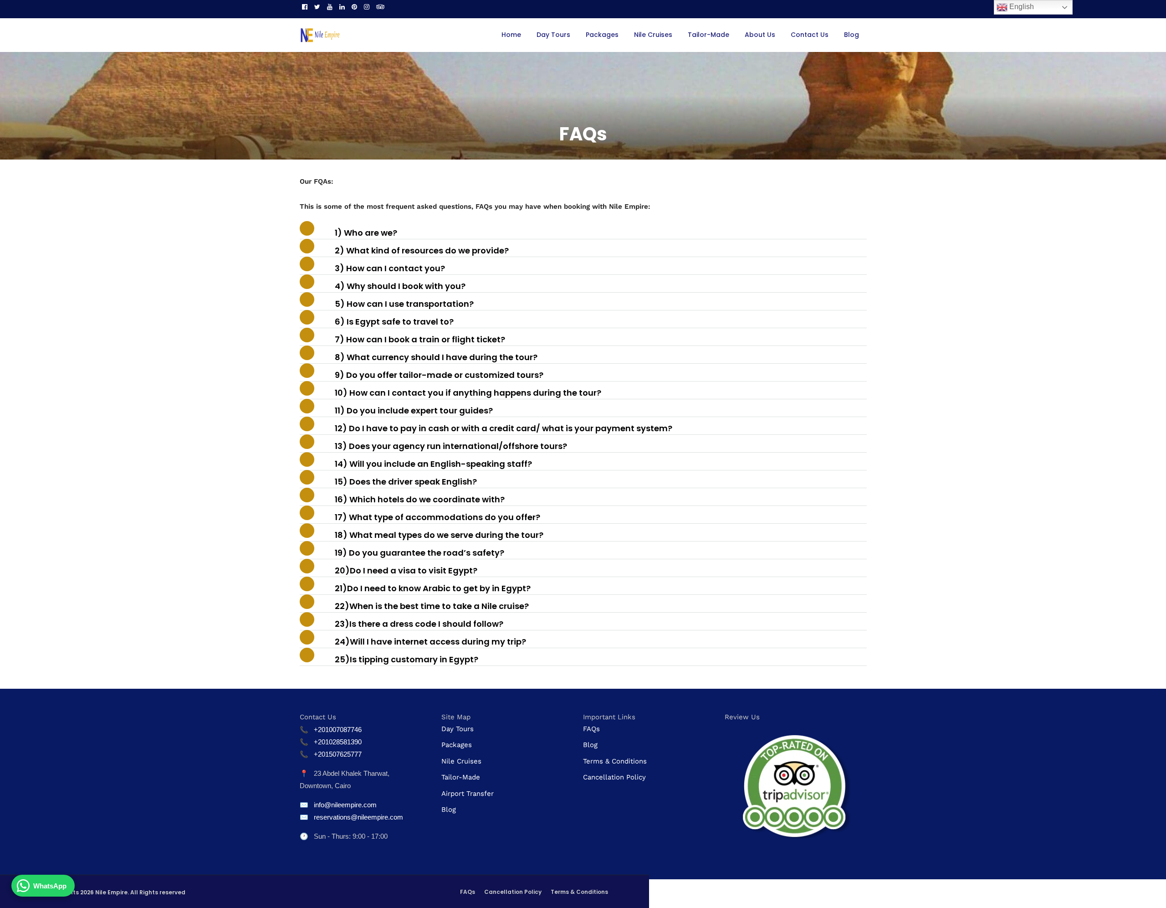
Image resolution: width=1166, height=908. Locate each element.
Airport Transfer (467, 793)
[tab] (583, 232)
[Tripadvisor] (380, 7)
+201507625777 (338, 754)
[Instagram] (366, 7)
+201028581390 (338, 742)
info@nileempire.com (345, 805)
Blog (851, 34)
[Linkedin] (342, 7)
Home (511, 34)
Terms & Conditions (615, 761)
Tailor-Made (708, 34)
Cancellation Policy (614, 777)
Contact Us (809, 34)
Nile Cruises (653, 34)
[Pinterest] (354, 7)
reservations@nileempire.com (358, 817)
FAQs (591, 729)
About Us (760, 34)
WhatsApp (49, 886)
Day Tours (553, 34)
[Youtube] (329, 7)
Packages (602, 34)
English (1020, 6)
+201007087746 (338, 729)
